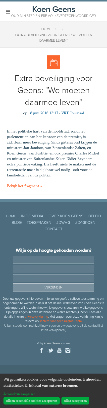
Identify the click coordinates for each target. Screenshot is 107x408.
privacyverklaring (36, 317)
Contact (53, 229)
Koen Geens (53, 11)
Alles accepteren (75, 401)
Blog (17, 222)
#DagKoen (85, 222)
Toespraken (39, 222)
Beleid (94, 216)
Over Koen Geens (66, 216)
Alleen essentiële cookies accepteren (31, 401)
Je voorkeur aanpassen (19, 394)
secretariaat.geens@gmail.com (60, 321)
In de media (32, 216)
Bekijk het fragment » (24, 186)
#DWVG (63, 222)
